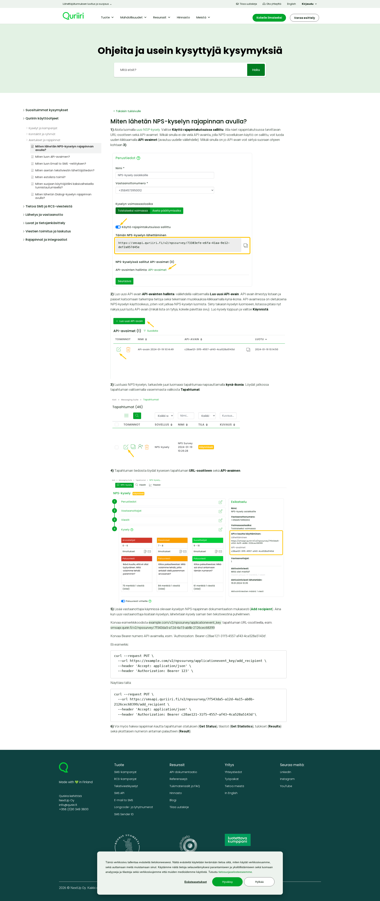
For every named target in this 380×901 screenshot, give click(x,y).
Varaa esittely (304, 18)
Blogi (173, 800)
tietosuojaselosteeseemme (235, 871)
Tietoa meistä (234, 786)
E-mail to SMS (123, 800)
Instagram (287, 779)
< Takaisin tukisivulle (127, 111)
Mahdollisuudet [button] (131, 17)
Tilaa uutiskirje (248, 4)
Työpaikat (232, 779)
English (291, 4)
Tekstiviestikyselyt (126, 786)
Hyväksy (227, 881)
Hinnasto (183, 17)
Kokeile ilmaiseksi (269, 18)
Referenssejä (178, 779)
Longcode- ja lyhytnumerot (133, 807)
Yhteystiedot (233, 772)
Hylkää (259, 881)
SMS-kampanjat (125, 772)
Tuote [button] (105, 17)
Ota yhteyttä (273, 4)
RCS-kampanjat (125, 779)
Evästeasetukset (195, 881)
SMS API (119, 793)
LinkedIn (285, 772)
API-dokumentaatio (183, 772)
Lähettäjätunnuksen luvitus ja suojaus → (87, 4)
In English (231, 793)
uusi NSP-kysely (148, 130)
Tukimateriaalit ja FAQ (185, 786)
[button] (61, 111)
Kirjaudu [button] (308, 4)
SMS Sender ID (124, 814)
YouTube (286, 786)
